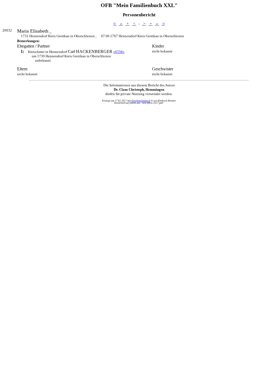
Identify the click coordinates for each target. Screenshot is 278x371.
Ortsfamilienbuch (140, 100)
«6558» (119, 52)
